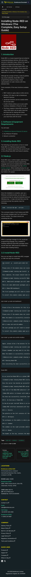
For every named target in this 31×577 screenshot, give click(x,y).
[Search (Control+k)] (28, 2)
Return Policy (5, 528)
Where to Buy (5, 558)
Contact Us (4, 503)
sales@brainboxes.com (7, 507)
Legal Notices (5, 536)
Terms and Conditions (7, 541)
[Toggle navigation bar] (2, 2)
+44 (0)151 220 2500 (7, 512)
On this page (5, 17)
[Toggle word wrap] (25, 263)
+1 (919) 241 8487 (6, 516)
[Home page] (2, 7)
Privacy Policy (5, 533)
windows (14, 440)
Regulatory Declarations (8, 538)
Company (4, 555)
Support (3, 552)
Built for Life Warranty (7, 531)
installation (21, 440)
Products (3, 550)
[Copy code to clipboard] (28, 207)
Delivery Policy (5, 525)
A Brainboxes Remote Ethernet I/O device (15, 131)
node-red (8, 440)
